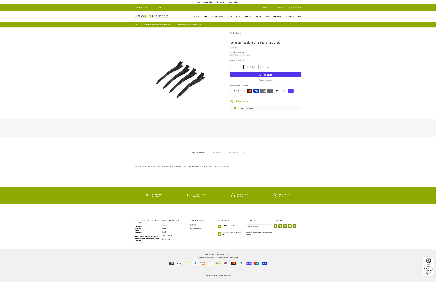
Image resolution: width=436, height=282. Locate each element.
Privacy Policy (166, 239)
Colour (232, 61)
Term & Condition (167, 235)
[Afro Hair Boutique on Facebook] (275, 226)
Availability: (234, 52)
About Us (165, 228)
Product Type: (234, 55)
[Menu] (432, 257)
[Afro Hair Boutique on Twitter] (280, 226)
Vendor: (233, 33)
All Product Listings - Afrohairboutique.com (157, 25)
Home (136, 25)
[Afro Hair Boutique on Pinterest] (285, 226)
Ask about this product (241, 101)
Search (164, 225)
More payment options (266, 80)
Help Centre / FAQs (195, 228)
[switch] (428, 273)
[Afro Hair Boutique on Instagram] (290, 226)
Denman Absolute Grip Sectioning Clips (189, 25)
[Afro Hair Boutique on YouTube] (294, 226)
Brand (164, 232)
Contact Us (193, 225)
